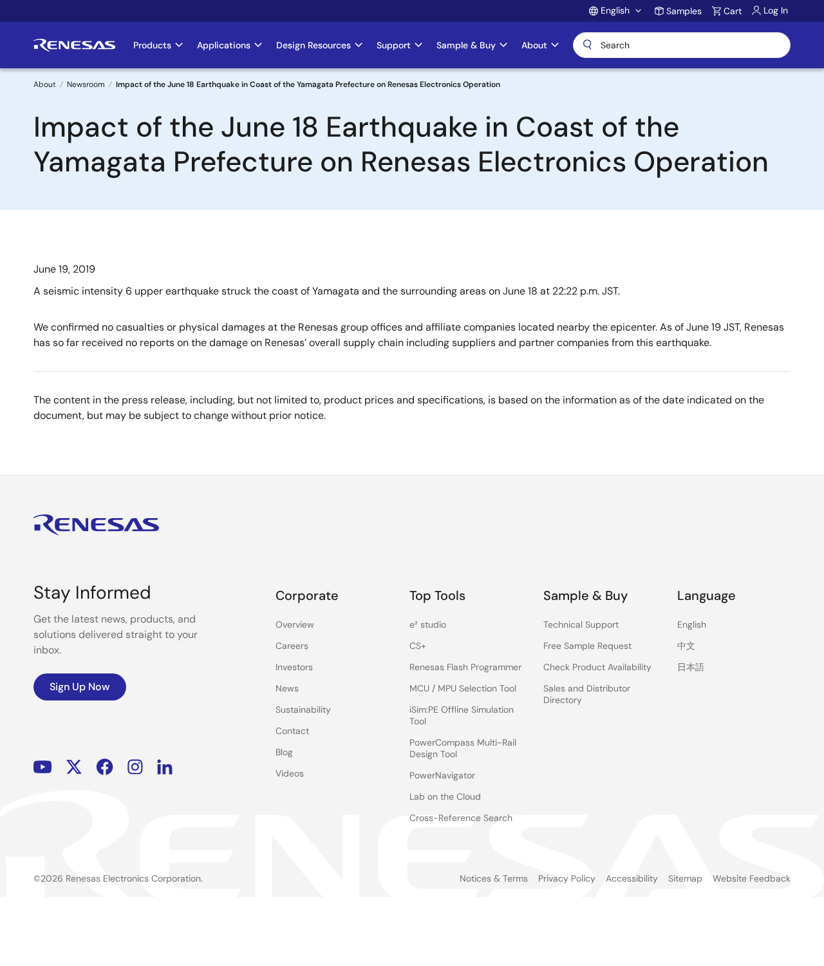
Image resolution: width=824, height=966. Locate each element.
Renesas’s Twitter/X (74, 767)
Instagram (135, 767)
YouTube (42, 767)
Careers (292, 646)
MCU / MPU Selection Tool (462, 688)
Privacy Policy (566, 878)
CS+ (417, 646)
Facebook (104, 767)
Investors (294, 667)
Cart (733, 11)
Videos (290, 773)
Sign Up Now (80, 686)
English (691, 624)
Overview (295, 624)
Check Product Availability (597, 667)
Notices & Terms (494, 878)
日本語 (690, 667)
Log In (775, 10)
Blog (284, 752)
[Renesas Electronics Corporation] (74, 45)
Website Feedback (752, 878)
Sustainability (303, 709)
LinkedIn (165, 767)
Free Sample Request (587, 646)
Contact (292, 731)
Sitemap (685, 878)
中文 (686, 646)
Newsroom (86, 84)
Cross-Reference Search (460, 818)
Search (682, 45)
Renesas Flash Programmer (465, 667)
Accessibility (632, 878)
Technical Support (581, 624)
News (287, 688)
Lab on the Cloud (445, 796)
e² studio (427, 624)
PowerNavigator (442, 775)
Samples (684, 11)
